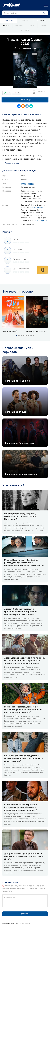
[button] (16, 335)
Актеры (6, 25)
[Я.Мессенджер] (31, 106)
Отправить (25, 914)
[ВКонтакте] (19, 106)
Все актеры (40, 220)
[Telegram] (27, 106)
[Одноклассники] (23, 106)
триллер (30, 183)
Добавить (43, 93)
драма (23, 183)
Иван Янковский (36, 207)
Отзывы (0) (41, 20)
